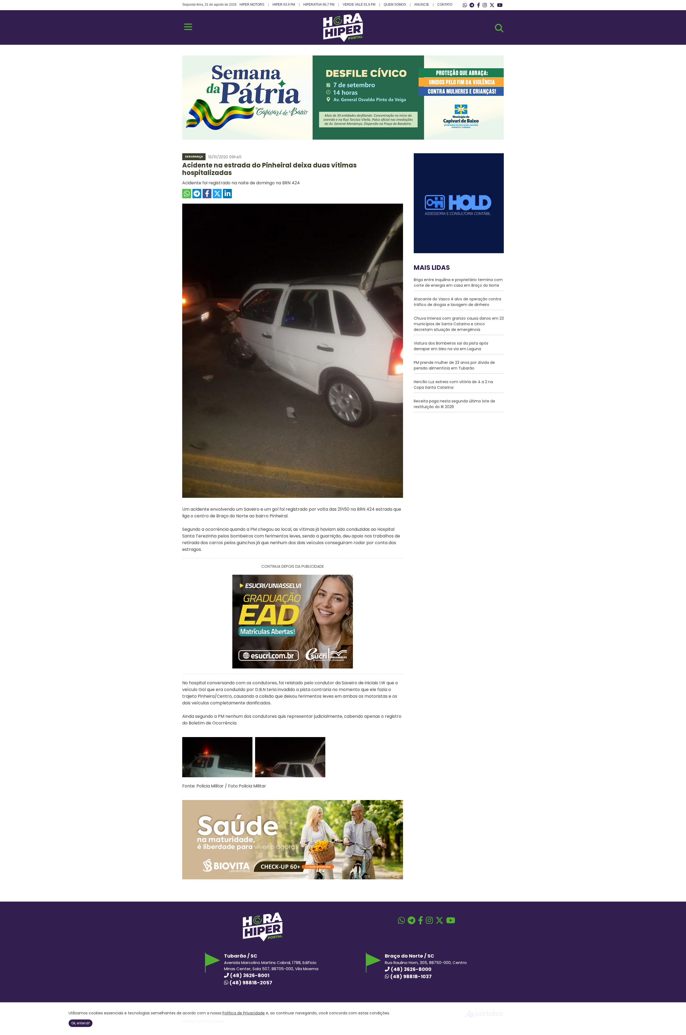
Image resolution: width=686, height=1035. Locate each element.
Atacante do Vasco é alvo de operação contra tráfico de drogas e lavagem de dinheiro (457, 301)
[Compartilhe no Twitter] (217, 193)
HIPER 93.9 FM (284, 4)
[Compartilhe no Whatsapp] (186, 193)
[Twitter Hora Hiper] (492, 5)
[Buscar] (499, 28)
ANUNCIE (421, 4)
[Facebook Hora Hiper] (478, 5)
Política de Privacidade (243, 1013)
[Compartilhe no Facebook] (207, 193)
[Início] (343, 41)
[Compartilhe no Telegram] (196, 193)
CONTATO (444, 4)
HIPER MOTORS (252, 4)
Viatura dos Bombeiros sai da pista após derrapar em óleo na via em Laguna (451, 346)
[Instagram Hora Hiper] (485, 5)
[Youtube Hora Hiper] (499, 5)
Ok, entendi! (80, 1023)
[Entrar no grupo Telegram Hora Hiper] (471, 5)
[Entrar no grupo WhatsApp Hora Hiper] (465, 5)
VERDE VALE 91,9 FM (359, 4)
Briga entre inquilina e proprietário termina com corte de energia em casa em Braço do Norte (458, 282)
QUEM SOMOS (395, 4)
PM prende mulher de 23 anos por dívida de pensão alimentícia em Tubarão (454, 365)
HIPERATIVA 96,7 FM (318, 4)
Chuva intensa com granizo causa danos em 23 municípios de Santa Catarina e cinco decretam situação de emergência (459, 324)
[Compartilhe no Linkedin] (227, 193)
